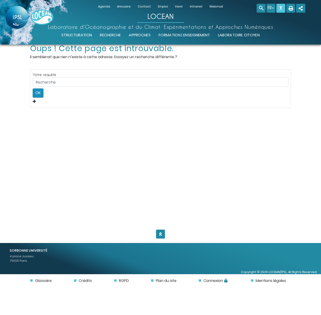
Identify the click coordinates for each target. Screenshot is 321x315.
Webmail (216, 6)
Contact (144, 6)
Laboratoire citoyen (239, 35)
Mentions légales (271, 280)
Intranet (196, 6)
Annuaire (124, 6)
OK (38, 92)
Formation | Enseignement (184, 35)
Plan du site (166, 280)
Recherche (110, 35)
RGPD (124, 280)
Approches (140, 35)
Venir (179, 6)
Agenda (104, 6)
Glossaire (43, 280)
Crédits (85, 280)
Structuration (76, 35)
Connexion (213, 280)
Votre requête (44, 74)
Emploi (163, 6)
